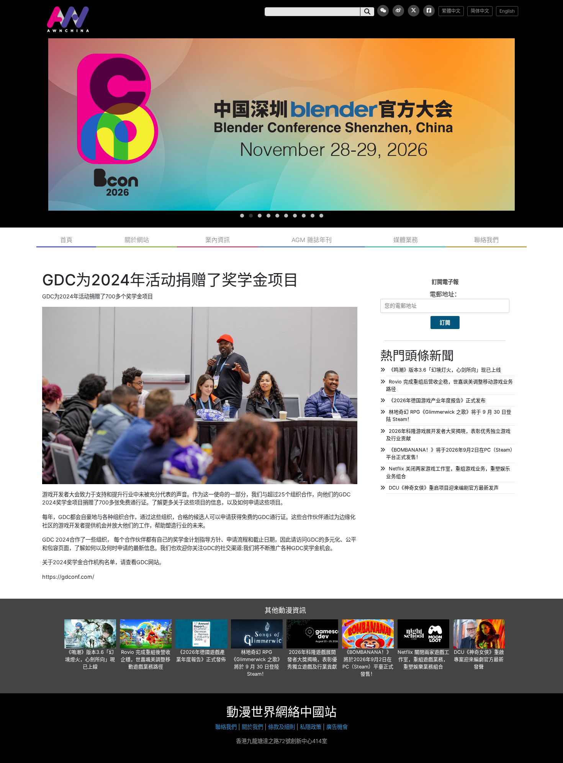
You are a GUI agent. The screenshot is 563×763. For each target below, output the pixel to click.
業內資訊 (217, 240)
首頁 (66, 240)
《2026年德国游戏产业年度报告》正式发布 (437, 400)
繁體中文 (451, 11)
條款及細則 (281, 727)
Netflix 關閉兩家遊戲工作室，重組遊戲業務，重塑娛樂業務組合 (423, 659)
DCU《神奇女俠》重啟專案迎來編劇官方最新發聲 (479, 659)
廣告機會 (337, 727)
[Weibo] (398, 10)
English (507, 11)
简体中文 (480, 11)
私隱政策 (310, 727)
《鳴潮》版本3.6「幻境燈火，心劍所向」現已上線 (90, 659)
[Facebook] (429, 10)
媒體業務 (405, 240)
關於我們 (252, 727)
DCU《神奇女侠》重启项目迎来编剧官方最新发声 (444, 488)
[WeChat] (383, 10)
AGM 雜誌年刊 (311, 240)
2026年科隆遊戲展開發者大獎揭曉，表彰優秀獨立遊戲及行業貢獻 (312, 659)
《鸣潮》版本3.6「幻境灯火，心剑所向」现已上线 (445, 370)
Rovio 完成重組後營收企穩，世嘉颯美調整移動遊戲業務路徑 (145, 659)
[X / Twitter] (413, 10)
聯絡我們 (486, 240)
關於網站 (136, 240)
